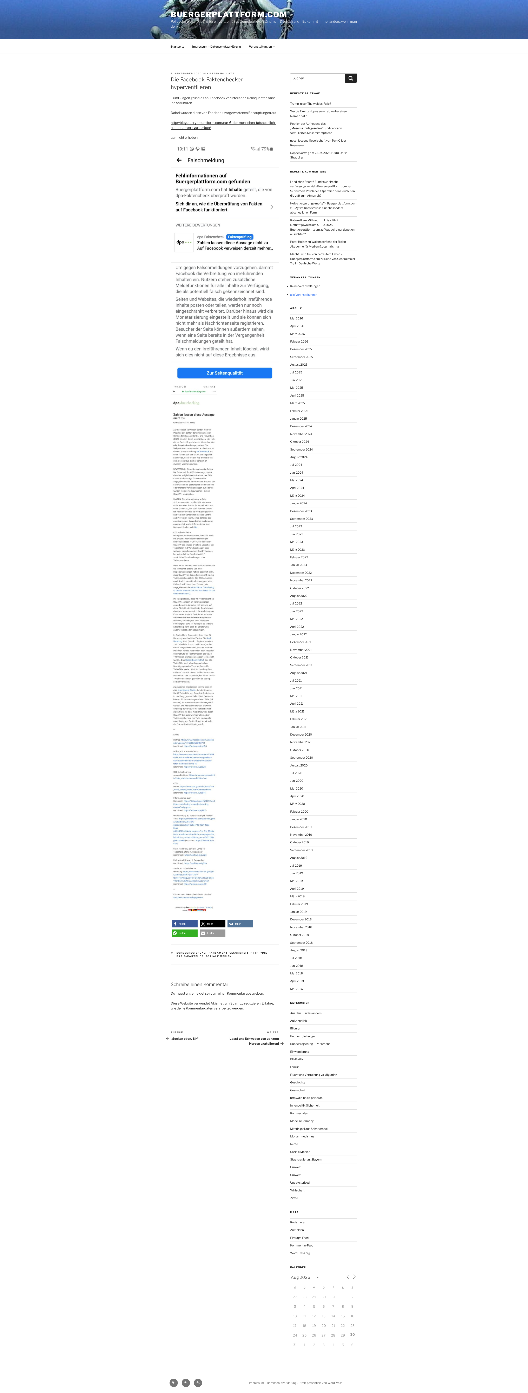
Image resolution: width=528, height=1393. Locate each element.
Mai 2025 (296, 387)
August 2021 (298, 673)
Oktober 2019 (299, 842)
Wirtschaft (297, 1190)
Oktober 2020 (299, 750)
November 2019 (301, 834)
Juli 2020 (296, 773)
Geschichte (297, 1082)
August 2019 (298, 857)
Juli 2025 (296, 372)
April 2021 (297, 703)
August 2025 (299, 364)
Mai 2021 (296, 696)
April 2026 (297, 326)
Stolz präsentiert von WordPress (321, 1383)
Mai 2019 (296, 881)
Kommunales (299, 1113)
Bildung (295, 1028)
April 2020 (297, 796)
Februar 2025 (299, 411)
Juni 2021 (296, 688)
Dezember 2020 (301, 734)
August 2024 (299, 457)
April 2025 (297, 395)
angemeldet (195, 993)
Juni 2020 (296, 780)
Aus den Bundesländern (306, 1013)
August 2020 (299, 765)
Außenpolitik (298, 1020)
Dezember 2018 (301, 919)
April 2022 (297, 626)
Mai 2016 (296, 988)
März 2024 (297, 495)
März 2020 (297, 803)
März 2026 (297, 334)
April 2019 (297, 888)
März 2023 (297, 549)
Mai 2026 (296, 318)
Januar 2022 (298, 634)
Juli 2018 (296, 958)
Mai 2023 (296, 541)
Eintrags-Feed (299, 1237)
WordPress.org (300, 1253)
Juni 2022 (296, 611)
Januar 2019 (298, 911)
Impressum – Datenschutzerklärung (216, 46)
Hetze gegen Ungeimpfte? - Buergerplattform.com (323, 203)
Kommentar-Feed (301, 1245)
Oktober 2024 (299, 441)
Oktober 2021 (299, 657)
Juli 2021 (296, 680)
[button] (185, 923)
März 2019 (297, 896)
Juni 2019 (296, 873)
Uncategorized (300, 1182)
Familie (294, 1067)
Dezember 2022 (301, 572)
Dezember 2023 (301, 511)
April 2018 (297, 981)
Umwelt (295, 1167)
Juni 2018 (296, 965)
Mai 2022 (296, 619)
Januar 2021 (298, 727)
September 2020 (301, 757)
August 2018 (298, 950)
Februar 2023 (299, 557)
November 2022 (301, 580)
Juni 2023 (296, 534)
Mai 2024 (296, 480)
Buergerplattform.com (229, 14)
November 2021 (301, 649)
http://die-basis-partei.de (306, 1098)
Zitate (294, 1198)
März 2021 (297, 711)
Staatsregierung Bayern (306, 1159)
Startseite (177, 46)
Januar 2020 (298, 819)
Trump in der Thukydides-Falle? (310, 103)
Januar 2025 (298, 418)
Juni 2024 (296, 472)
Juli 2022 (296, 603)
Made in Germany (302, 1121)
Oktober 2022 (299, 588)
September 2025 (301, 357)
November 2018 (301, 927)
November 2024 (301, 434)
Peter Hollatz (222, 73)
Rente (294, 1144)
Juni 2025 (296, 380)
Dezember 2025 (301, 349)
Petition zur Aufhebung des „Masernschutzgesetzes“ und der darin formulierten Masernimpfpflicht (316, 128)
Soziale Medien (219, 956)
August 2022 (298, 595)
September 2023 (301, 518)
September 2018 (301, 942)
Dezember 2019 (301, 827)
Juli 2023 (296, 526)
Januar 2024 (298, 503)
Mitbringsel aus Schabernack (309, 1128)
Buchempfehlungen (303, 1036)
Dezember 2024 (301, 426)
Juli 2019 (296, 865)
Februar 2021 (299, 719)
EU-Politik (296, 1059)
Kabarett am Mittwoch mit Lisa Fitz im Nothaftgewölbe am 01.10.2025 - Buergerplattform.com (315, 224)
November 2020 (301, 742)
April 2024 (297, 487)
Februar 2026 (299, 341)
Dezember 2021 (300, 642)
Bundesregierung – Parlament (310, 1044)
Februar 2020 (299, 811)
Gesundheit (239, 952)
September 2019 (301, 850)
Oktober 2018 (299, 934)
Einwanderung (299, 1051)
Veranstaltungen (260, 46)
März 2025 (297, 403)
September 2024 (301, 449)
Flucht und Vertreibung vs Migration (313, 1074)
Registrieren (298, 1222)
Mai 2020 (296, 788)
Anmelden (297, 1230)
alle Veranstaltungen (303, 294)
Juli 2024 (296, 464)
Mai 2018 (296, 973)
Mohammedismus (302, 1136)
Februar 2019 (299, 904)
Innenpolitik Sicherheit (304, 1105)
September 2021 (301, 665)
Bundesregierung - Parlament (202, 952)
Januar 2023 (298, 565)
